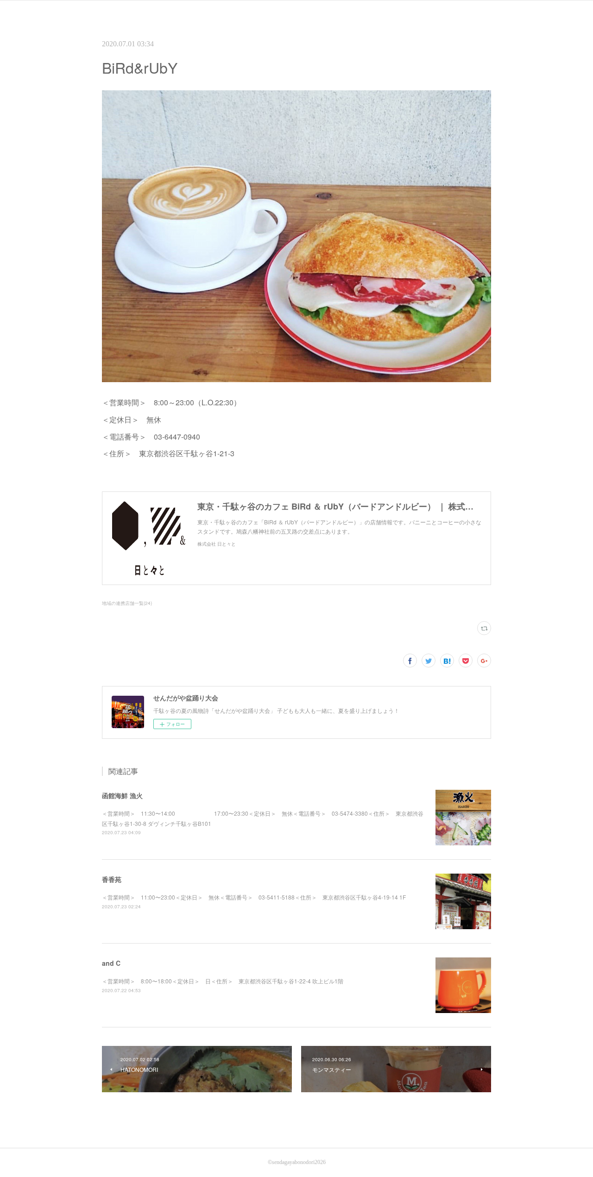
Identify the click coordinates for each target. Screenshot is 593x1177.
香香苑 (111, 879)
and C (111, 963)
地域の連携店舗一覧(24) (127, 603)
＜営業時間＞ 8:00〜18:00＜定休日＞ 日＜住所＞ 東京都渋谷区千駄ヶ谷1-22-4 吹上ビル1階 (222, 981)
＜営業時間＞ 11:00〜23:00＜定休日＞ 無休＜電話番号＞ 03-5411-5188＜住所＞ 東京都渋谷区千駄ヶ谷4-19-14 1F (254, 897)
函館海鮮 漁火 (122, 795)
